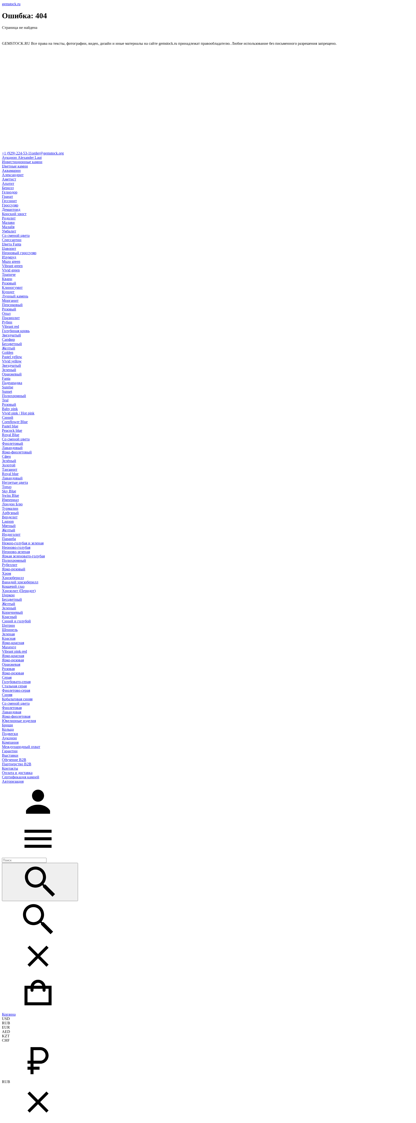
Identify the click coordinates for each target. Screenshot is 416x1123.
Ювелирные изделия (19, 721)
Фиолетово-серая (16, 690)
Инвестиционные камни (22, 162)
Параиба (9, 539)
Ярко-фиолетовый (17, 452)
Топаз (6, 487)
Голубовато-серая (16, 682)
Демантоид (11, 209)
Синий (7, 417)
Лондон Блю (12, 504)
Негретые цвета (15, 482)
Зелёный (9, 461)
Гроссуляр (10, 205)
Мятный (9, 526)
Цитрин (8, 625)
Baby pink (10, 409)
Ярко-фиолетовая (16, 716)
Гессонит (9, 201)
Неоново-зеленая (16, 552)
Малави (8, 222)
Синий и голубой (16, 621)
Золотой (8, 465)
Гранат (7, 196)
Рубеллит (9, 565)
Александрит (13, 175)
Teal (5, 400)
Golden (7, 352)
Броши (7, 725)
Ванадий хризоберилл (20, 582)
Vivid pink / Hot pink (18, 413)
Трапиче (9, 274)
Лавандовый (12, 448)
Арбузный (10, 513)
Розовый (9, 283)
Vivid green (11, 270)
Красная (8, 638)
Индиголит (11, 534)
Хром (6, 573)
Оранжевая (11, 664)
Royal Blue (10, 435)
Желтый (8, 348)
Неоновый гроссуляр (19, 253)
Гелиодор (9, 192)
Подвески (10, 734)
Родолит (9, 218)
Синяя (7, 695)
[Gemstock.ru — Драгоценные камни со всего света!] (208, 149)
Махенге (9, 647)
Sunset (7, 391)
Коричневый (12, 612)
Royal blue (10, 474)
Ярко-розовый (13, 569)
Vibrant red (10, 326)
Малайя (8, 227)
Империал (10, 500)
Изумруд (9, 257)
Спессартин (11, 240)
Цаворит (9, 248)
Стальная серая (14, 686)
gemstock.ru (11, 4)
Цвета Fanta (11, 244)
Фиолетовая (12, 708)
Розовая (8, 669)
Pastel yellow (12, 357)
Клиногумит (12, 287)
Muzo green (11, 261)
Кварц (7, 279)
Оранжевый (12, 374)
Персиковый (12, 305)
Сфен (6, 456)
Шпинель (10, 630)
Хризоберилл (13, 578)
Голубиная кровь (16, 331)
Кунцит (8, 292)
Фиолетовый (12, 443)
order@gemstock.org (48, 153)
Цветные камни (15, 166)
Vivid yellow (12, 361)
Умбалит (9, 231)
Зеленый (9, 370)
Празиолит (11, 318)
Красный (9, 617)
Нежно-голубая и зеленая (23, 543)
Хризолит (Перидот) (19, 591)
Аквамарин (11, 170)
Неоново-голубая (16, 547)
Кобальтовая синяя (17, 699)
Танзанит (9, 469)
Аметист (9, 179)
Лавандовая (11, 712)
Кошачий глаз (13, 586)
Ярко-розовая (13, 660)
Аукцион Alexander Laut (22, 157)
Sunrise (7, 387)
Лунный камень (15, 296)
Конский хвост (14, 214)
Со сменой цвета (16, 235)
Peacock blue (12, 430)
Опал (6, 313)
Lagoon (8, 521)
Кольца (8, 729)
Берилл (8, 188)
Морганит (10, 300)
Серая (7, 677)
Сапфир (8, 339)
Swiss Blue (10, 495)
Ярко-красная (13, 643)
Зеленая (8, 634)
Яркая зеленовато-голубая (23, 556)
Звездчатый (11, 335)
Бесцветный (12, 344)
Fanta (6, 378)
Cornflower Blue (15, 422)
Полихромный (14, 396)
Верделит (10, 517)
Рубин (7, 322)
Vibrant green (12, 266)
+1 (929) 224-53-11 (17, 153)
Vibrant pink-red (14, 651)
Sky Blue (9, 491)
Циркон (8, 595)
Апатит (8, 183)
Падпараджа (12, 383)
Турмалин (10, 508)
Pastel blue (10, 426)
